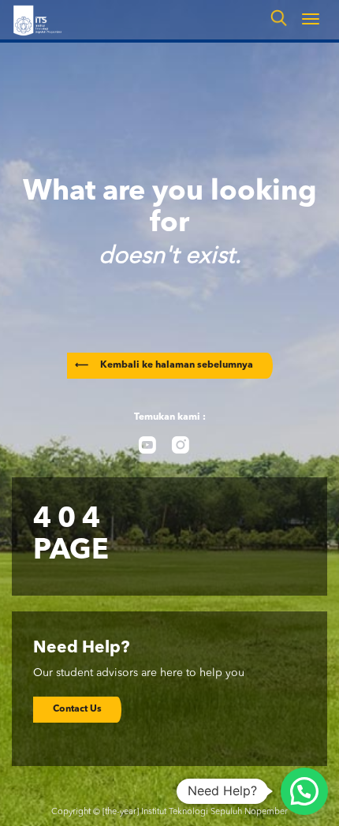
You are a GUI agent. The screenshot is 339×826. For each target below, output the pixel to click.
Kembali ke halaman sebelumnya (164, 365)
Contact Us (77, 709)
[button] (304, 791)
